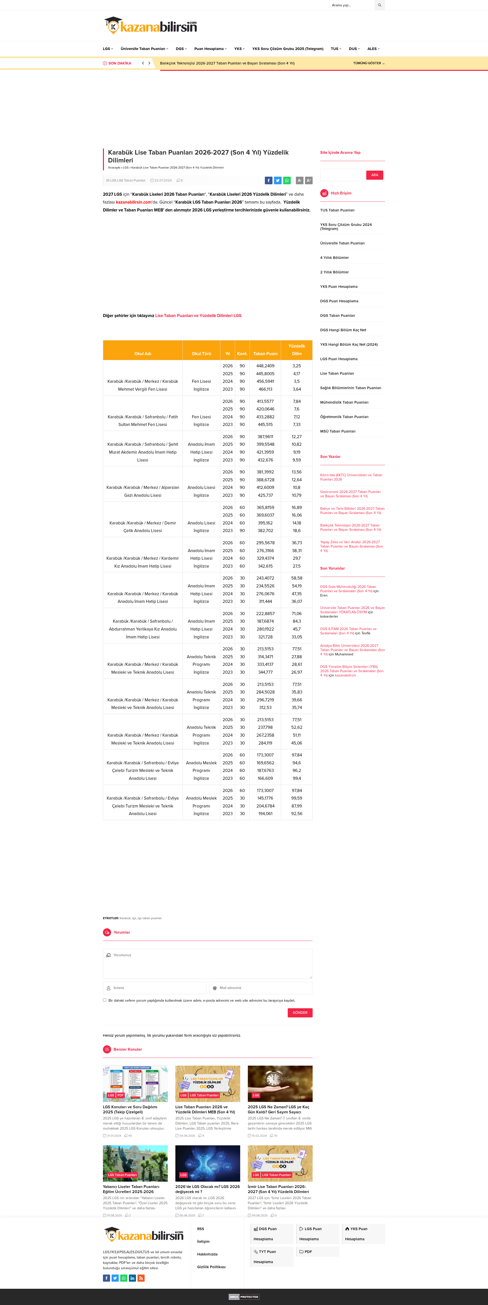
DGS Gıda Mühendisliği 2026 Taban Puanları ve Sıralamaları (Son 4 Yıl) (348, 589)
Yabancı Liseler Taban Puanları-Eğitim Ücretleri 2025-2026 (131, 1189)
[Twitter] (115, 1278)
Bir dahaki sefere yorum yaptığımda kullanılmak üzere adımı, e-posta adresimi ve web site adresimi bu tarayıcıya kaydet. (202, 1000)
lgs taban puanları (150, 918)
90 (130, 1135)
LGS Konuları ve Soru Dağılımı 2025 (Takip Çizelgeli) (130, 1109)
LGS (126, 167)
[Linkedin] (132, 1278)
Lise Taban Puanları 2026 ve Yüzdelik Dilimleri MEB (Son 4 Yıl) (205, 1109)
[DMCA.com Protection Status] (244, 1297)
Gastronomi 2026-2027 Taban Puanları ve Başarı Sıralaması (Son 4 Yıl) (350, 494)
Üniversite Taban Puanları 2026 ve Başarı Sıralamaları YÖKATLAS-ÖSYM (352, 610)
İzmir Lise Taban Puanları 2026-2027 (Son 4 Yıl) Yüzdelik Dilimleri (278, 1189)
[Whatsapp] (123, 1278)
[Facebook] (106, 1278)
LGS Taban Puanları (131, 180)
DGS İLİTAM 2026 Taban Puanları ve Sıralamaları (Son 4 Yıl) (348, 631)
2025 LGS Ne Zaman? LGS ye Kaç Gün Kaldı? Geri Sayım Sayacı (278, 1109)
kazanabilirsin (345, 675)
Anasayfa (114, 167)
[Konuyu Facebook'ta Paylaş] (268, 180)
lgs (134, 918)
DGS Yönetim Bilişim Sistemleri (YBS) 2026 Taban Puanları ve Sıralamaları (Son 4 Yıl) (352, 671)
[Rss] (141, 1278)
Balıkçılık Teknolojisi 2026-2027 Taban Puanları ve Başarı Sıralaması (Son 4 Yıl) (227, 63)
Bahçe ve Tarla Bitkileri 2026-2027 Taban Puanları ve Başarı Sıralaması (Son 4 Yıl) (352, 510)
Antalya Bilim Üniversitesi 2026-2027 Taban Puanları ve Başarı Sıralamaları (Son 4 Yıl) (352, 649)
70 (275, 1135)
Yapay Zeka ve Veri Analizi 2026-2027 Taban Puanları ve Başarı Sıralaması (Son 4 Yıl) (351, 546)
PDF (120, 1095)
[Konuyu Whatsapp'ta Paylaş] (287, 180)
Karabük (125, 918)
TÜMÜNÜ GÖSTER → (369, 63)
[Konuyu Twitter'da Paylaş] (278, 180)
